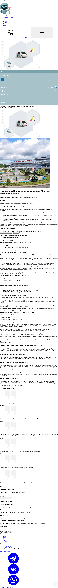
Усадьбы (5, 23)
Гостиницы (5, 21)
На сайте (2, 232)
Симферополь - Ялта (8, 17)
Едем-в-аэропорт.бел (5, 551)
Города (4, 20)
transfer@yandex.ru (7, 547)
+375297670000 (12, 314)
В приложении (9, 232)
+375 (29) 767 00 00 (7, 546)
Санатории (5, 22)
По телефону (16, 232)
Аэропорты (5, 25)
